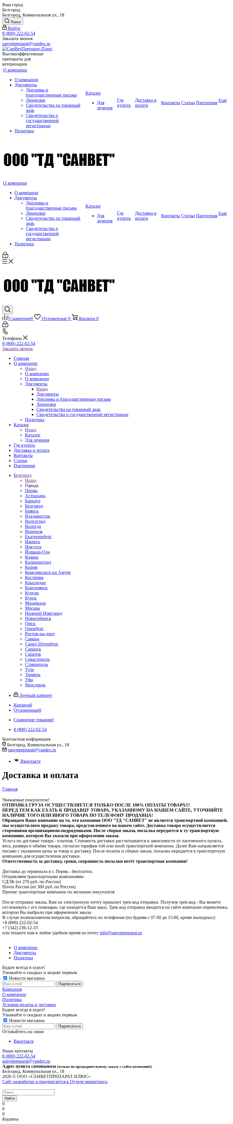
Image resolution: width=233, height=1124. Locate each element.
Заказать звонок (17, 348)
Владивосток (37, 516)
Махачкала (35, 603)
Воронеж (34, 531)
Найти (10, 1098)
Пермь (31, 490)
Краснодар (35, 582)
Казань (31, 557)
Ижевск (32, 541)
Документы (47, 394)
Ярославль (35, 684)
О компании (37, 373)
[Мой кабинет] (5, 256)
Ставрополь (36, 664)
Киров (31, 567)
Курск (31, 598)
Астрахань (35, 495)
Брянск (32, 511)
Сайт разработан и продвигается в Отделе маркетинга (54, 1081)
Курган (32, 592)
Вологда (33, 526)
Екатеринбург (38, 536)
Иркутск (33, 546)
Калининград (38, 562)
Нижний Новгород (43, 613)
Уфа (29, 679)
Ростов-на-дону (40, 633)
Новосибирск (38, 618)
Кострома (34, 577)
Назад (30, 368)
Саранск (33, 649)
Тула (29, 669)
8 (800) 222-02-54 (18, 33)
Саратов (33, 654)
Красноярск (36, 587)
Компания (12, 989)
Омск (30, 623)
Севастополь (37, 659)
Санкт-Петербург (42, 644)
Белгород (34, 505)
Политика (12, 999)
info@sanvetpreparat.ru (121, 932)
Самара (32, 638)
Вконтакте (30, 761)
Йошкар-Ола (37, 552)
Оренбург (34, 628)
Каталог (33, 435)
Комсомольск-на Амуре (48, 572)
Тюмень (32, 674)
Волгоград (35, 521)
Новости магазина (26, 978)
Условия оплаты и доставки (29, 1004)
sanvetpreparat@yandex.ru (26, 43)
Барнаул (32, 500)
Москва (32, 608)
